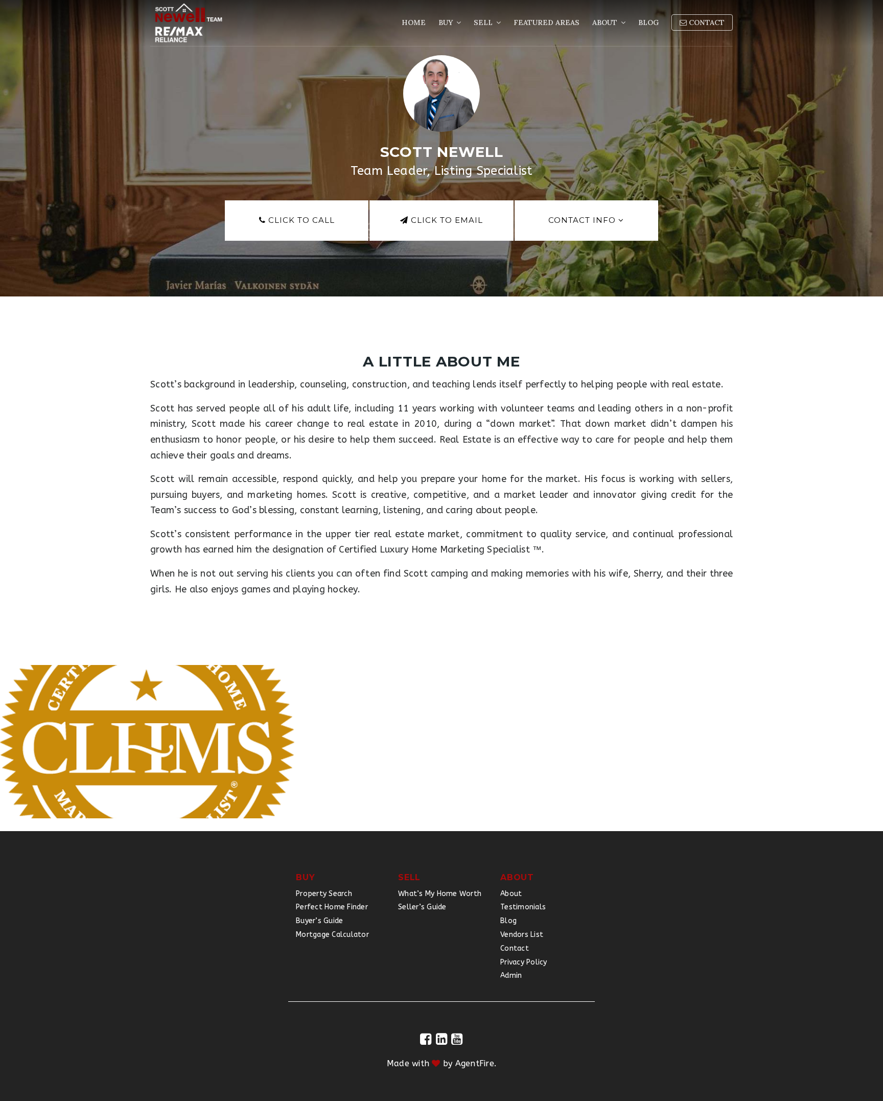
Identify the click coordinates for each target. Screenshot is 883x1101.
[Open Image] (147, 741)
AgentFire (474, 1063)
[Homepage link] (188, 23)
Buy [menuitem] (446, 22)
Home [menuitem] (414, 22)
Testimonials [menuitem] (523, 907)
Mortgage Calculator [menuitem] (332, 934)
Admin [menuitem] (511, 975)
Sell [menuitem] (484, 22)
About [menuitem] (605, 22)
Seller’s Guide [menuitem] (422, 907)
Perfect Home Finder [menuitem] (332, 907)
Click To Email (445, 220)
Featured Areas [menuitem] (546, 22)
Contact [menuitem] (706, 22)
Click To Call (300, 220)
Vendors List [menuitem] (521, 934)
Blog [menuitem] (648, 22)
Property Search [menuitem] (324, 893)
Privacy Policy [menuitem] (523, 962)
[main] (441, 415)
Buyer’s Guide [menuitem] (319, 920)
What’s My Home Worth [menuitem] (439, 893)
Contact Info (583, 220)
